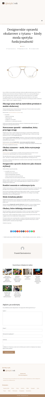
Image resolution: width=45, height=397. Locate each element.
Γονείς (17, 388)
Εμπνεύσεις (28, 390)
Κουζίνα (22, 388)
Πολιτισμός (15, 390)
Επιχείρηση (21, 390)
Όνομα (4, 328)
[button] (42, 20)
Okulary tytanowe (7, 152)
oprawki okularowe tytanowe (15, 112)
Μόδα (23, 46)
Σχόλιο (4, 310)
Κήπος (12, 388)
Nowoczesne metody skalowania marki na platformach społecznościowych (7, 279)
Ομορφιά (33, 388)
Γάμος (4, 390)
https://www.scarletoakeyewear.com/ (11, 143)
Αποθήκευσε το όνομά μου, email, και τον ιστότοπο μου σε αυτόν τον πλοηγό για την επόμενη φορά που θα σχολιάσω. (22, 347)
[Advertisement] (22, 14)
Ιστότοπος (5, 339)
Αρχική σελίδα (6, 388)
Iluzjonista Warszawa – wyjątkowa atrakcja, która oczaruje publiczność (17, 279)
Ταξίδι (9, 390)
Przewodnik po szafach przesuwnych (27, 277)
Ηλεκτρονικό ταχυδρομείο (8, 334)
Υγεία (38, 388)
